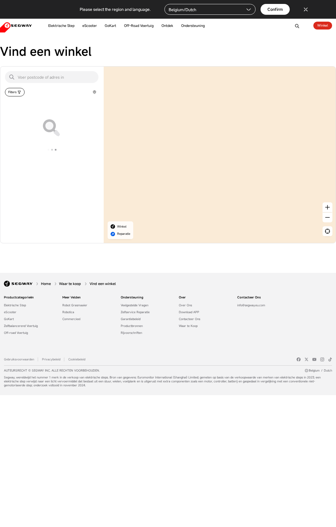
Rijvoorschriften (131, 333)
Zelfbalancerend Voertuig (21, 326)
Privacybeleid (51, 359)
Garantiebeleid (130, 319)
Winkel (322, 25)
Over (182, 297)
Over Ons (185, 305)
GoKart (9, 319)
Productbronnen (132, 326)
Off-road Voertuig (16, 333)
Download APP (189, 312)
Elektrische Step (15, 305)
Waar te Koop (188, 326)
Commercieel (71, 319)
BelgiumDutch (320, 371)
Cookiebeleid (76, 359)
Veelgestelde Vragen (134, 305)
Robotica (68, 312)
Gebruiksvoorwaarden (19, 359)
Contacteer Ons (189, 319)
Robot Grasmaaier (74, 305)
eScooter (10, 312)
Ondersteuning (132, 297)
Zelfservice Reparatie (135, 312)
